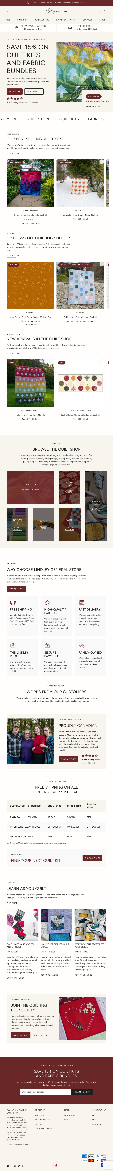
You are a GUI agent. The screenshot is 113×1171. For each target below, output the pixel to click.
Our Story (39, 1115)
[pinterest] (18, 1165)
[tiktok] (22, 1165)
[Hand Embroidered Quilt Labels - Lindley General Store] (56, 925)
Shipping (39, 1124)
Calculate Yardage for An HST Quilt (21, 945)
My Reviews (97, 1124)
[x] (11, 1165)
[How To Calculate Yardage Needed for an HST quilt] (22, 925)
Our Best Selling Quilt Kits (34, 139)
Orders (95, 1115)
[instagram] (14, 1165)
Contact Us (69, 1115)
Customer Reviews (43, 1120)
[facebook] (7, 1165)
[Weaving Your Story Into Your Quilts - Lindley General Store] (90, 925)
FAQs (66, 1120)
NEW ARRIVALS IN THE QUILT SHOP (39, 339)
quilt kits (22, 1135)
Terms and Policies (44, 1129)
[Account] (99, 10)
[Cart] (104, 10)
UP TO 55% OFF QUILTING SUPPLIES (39, 238)
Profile (95, 1120)
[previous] (11, 161)
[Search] (8, 10)
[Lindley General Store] (56, 11)
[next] (101, 161)
